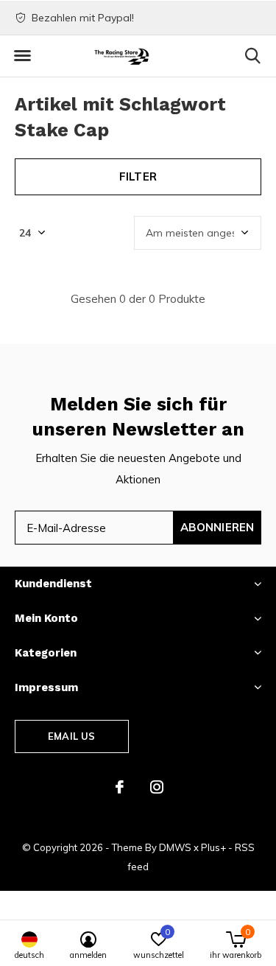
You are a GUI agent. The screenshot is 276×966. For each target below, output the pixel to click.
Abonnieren (217, 527)
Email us (71, 736)
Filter (138, 176)
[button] (22, 56)
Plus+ (213, 847)
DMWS (175, 847)
